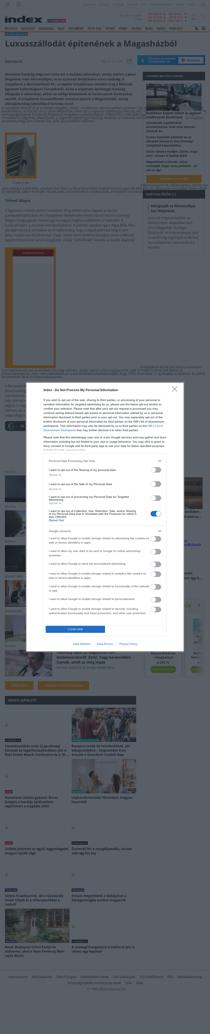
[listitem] (105, 461)
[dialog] (105, 517)
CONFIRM (75, 629)
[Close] (176, 390)
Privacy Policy (128, 644)
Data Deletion (82, 644)
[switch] (156, 470)
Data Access (105, 644)
